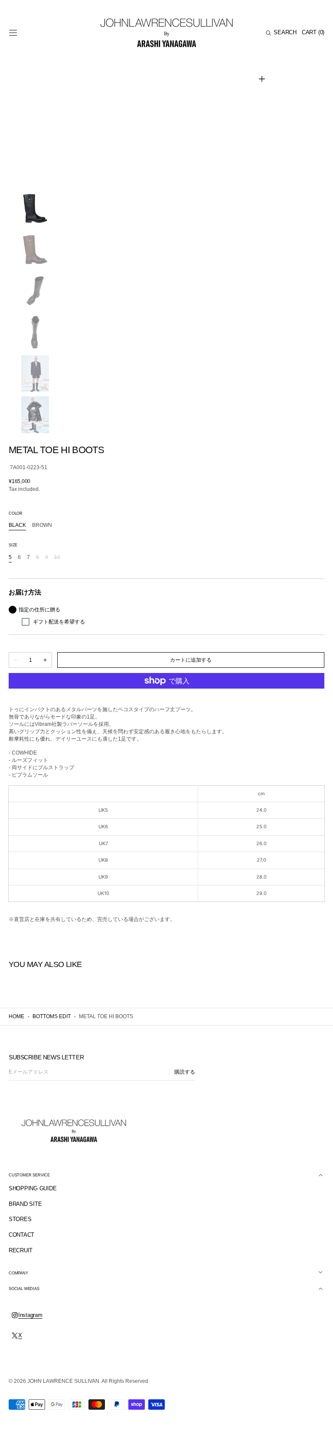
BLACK (17, 525)
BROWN (42, 525)
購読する (184, 1072)
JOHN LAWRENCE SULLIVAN (63, 1381)
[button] (13, 32)
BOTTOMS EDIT (52, 1016)
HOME (16, 1016)
